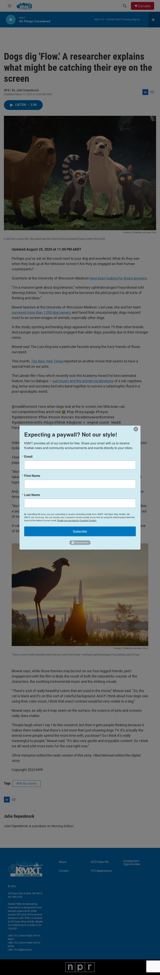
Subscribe (80, 531)
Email (28, 456)
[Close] (137, 429)
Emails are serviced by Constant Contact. (77, 520)
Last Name (32, 494)
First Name (32, 475)
